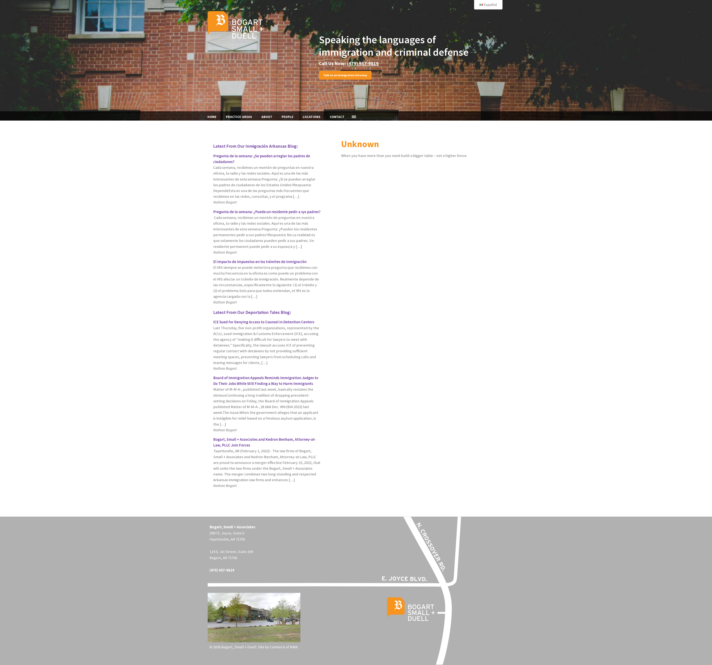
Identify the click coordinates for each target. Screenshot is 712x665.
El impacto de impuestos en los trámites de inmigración (259, 261)
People (288, 117)
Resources (353, 117)
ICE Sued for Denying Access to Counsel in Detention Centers (263, 322)
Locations (312, 117)
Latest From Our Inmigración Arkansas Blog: (255, 146)
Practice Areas (239, 117)
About (266, 117)
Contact (337, 117)
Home (212, 117)
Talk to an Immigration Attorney (345, 75)
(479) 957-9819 (363, 63)
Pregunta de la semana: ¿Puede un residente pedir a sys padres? (266, 211)
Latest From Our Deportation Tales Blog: (252, 312)
